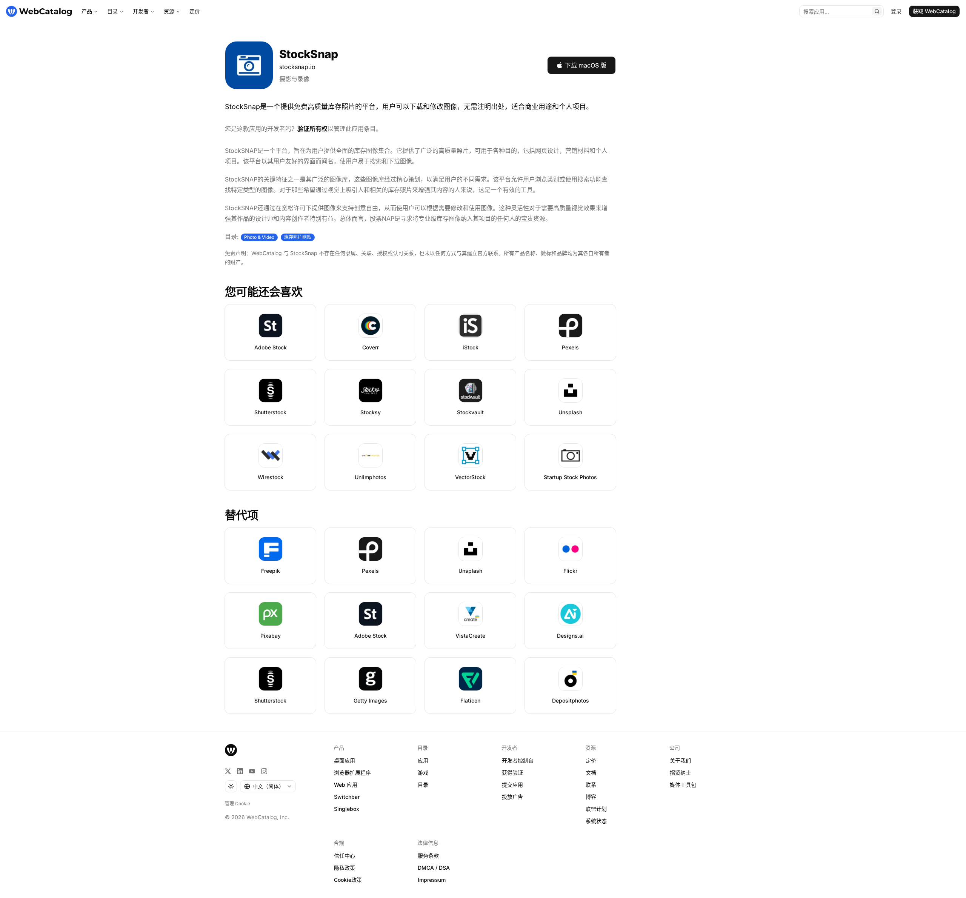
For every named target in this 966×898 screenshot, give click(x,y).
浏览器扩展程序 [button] (352, 772)
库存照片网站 (297, 237)
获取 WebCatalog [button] (934, 11)
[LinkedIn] (240, 771)
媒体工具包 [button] (683, 784)
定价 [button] (591, 760)
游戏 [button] (423, 772)
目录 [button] (423, 784)
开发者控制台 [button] (518, 760)
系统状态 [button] (596, 821)
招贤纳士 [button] (680, 772)
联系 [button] (591, 784)
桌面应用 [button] (344, 760)
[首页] (39, 11)
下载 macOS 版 (585, 65)
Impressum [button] (432, 879)
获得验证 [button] (512, 772)
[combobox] (268, 786)
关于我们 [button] (680, 760)
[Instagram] (264, 771)
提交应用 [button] (512, 784)
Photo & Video (259, 237)
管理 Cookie (237, 803)
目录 (112, 11)
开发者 (141, 11)
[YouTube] (252, 771)
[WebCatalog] (231, 750)
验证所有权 (312, 128)
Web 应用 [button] (345, 784)
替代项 (241, 515)
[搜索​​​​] (877, 11)
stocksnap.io (297, 67)
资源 (169, 11)
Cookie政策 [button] (348, 879)
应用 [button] (423, 760)
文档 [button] (591, 772)
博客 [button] (591, 796)
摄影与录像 (294, 79)
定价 (194, 11)
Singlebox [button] (346, 809)
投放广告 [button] (512, 796)
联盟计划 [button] (596, 809)
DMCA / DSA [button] (434, 867)
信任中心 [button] (344, 855)
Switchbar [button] (347, 796)
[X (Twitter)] (228, 771)
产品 (87, 11)
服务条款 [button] (428, 855)
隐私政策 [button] (344, 867)
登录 (896, 11)
